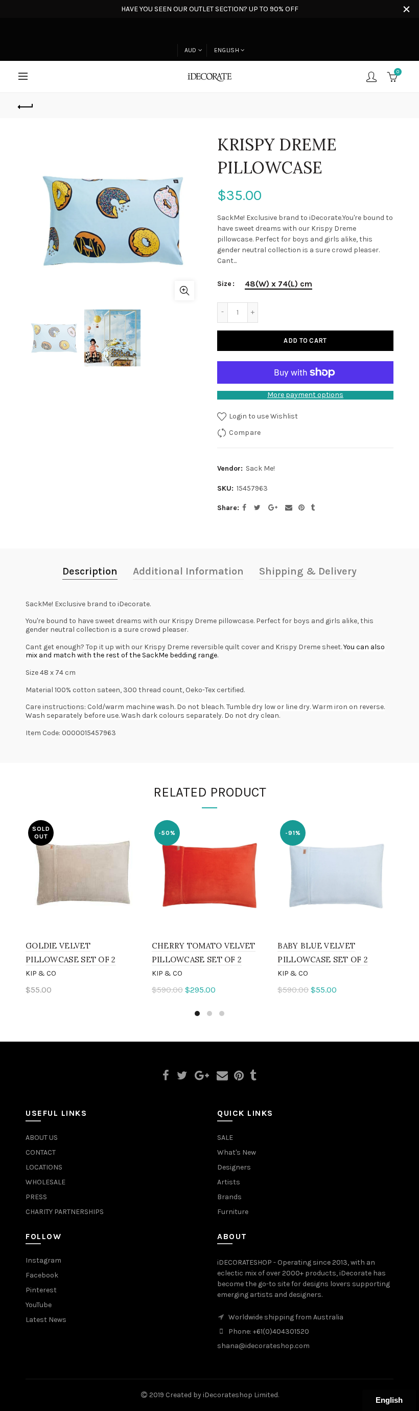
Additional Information (188, 571)
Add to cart (305, 340)
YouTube (39, 1304)
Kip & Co (41, 973)
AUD (190, 50)
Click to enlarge (184, 290)
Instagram (43, 1260)
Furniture (232, 1211)
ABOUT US (42, 1137)
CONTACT (41, 1152)
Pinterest (41, 1290)
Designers (234, 1167)
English (226, 50)
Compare (245, 432)
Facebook (42, 1275)
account (371, 76)
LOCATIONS (44, 1167)
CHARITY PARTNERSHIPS (65, 1211)
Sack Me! (260, 468)
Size (224, 284)
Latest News (46, 1319)
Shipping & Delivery (308, 571)
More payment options (305, 395)
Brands (229, 1197)
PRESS (36, 1197)
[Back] (26, 105)
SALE (225, 1137)
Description (90, 571)
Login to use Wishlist (262, 415)
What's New (236, 1152)
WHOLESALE (45, 1182)
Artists (228, 1182)
